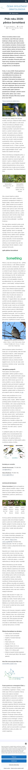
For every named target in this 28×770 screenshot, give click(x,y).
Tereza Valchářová (10, 26)
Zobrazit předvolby (14, 765)
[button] (26, 743)
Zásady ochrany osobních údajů (17, 768)
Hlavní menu (14, 13)
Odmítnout (14, 761)
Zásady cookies (7, 768)
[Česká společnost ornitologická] (2, 8)
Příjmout (14, 757)
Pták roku (16, 28)
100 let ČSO (11, 28)
